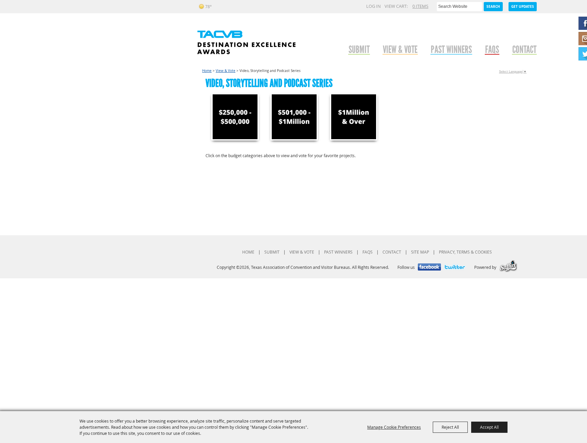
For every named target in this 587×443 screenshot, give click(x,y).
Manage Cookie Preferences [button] (394, 427)
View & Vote (400, 49)
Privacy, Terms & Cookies (465, 252)
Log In (373, 6)
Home (207, 71)
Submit (359, 49)
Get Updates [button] (522, 6)
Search (493, 6)
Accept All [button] (489, 427)
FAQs (492, 49)
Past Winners (451, 49)
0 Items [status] (420, 6)
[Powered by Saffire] (508, 267)
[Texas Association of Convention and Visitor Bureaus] (246, 42)
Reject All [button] (450, 427)
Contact (524, 49)
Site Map (420, 252)
